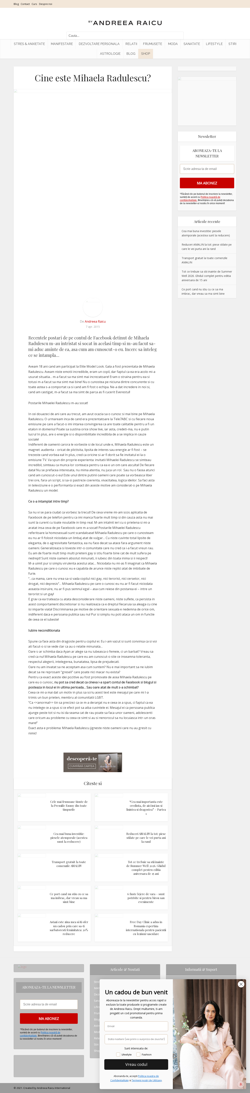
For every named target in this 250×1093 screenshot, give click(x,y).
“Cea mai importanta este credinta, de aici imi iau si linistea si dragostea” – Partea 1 (146, 808)
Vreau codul (136, 1064)
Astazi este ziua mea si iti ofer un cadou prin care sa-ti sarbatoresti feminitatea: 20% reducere (69, 928)
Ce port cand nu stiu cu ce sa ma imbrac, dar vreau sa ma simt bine (69, 898)
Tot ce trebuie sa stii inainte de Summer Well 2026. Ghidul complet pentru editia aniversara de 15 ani (146, 868)
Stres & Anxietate (29, 44)
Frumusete (152, 44)
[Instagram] (19, 1058)
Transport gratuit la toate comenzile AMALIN (69, 864)
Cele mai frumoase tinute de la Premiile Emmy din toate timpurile (69, 806)
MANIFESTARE (62, 44)
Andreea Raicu (95, 321)
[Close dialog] (241, 984)
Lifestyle (214, 44)
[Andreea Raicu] (125, 19)
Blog (16, 4)
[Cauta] (179, 36)
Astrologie (110, 54)
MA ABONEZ (207, 183)
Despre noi (45, 4)
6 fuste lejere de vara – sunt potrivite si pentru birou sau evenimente (146, 898)
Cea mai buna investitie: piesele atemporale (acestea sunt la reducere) (68, 838)
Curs (34, 4)
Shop (145, 54)
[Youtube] (19, 1071)
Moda (173, 44)
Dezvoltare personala (99, 44)
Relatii (131, 44)
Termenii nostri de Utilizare (147, 1080)
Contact (25, 4)
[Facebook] (19, 1064)
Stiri (232, 44)
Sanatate (192, 44)
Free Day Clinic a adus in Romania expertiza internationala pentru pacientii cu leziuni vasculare (146, 928)
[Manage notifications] (241, 1084)
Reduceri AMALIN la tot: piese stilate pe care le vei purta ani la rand (146, 838)
